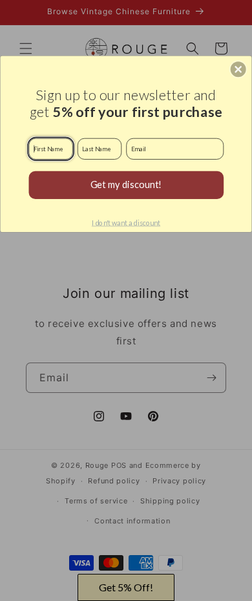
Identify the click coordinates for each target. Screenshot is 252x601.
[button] (238, 69)
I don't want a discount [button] (126, 222)
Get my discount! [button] (126, 184)
